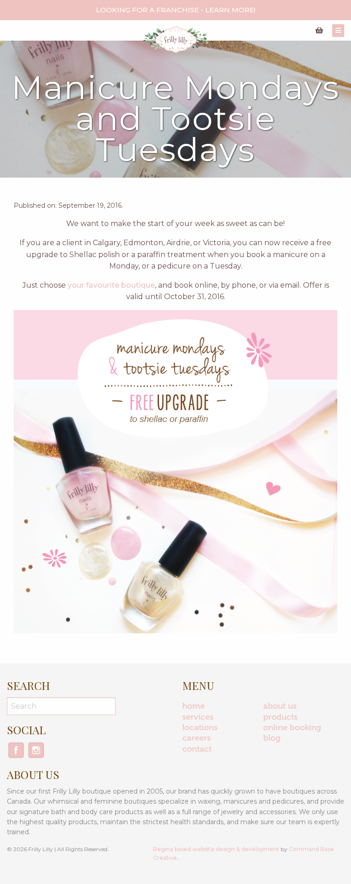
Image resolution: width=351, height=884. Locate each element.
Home (193, 706)
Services (197, 717)
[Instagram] (36, 756)
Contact (197, 749)
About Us (280, 706)
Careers (196, 738)
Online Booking (292, 727)
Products (280, 717)
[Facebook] (17, 756)
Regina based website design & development (216, 849)
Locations (200, 727)
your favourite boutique (111, 285)
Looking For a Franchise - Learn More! (175, 9)
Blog (272, 738)
